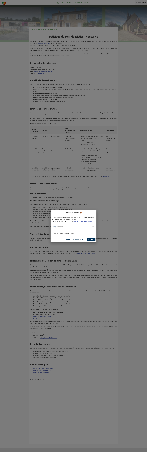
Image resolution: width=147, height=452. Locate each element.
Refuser (67, 239)
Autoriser (91, 239)
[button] (73, 226)
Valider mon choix (79, 239)
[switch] (53, 233)
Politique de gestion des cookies (82, 221)
